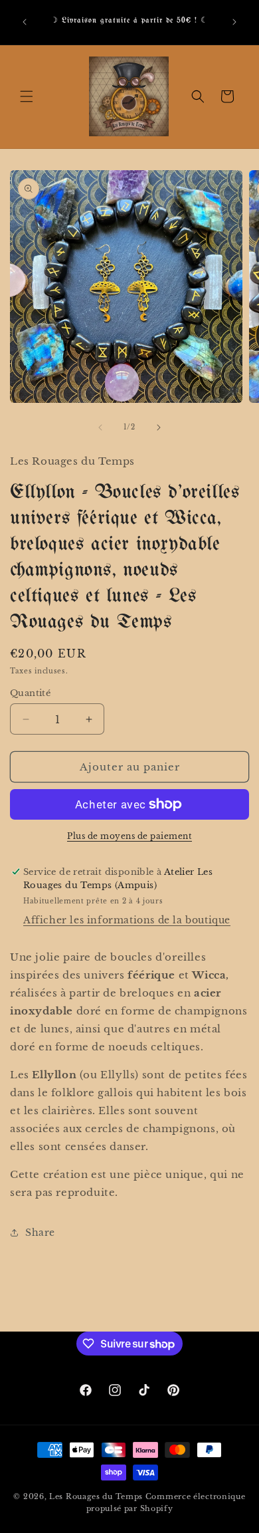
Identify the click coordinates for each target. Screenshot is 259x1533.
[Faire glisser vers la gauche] (100, 427)
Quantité (30, 693)
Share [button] (40, 1232)
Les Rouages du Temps (96, 1496)
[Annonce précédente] (24, 22)
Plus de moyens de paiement (129, 836)
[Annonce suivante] (234, 22)
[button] (26, 96)
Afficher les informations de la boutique (126, 920)
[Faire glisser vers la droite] (158, 427)
